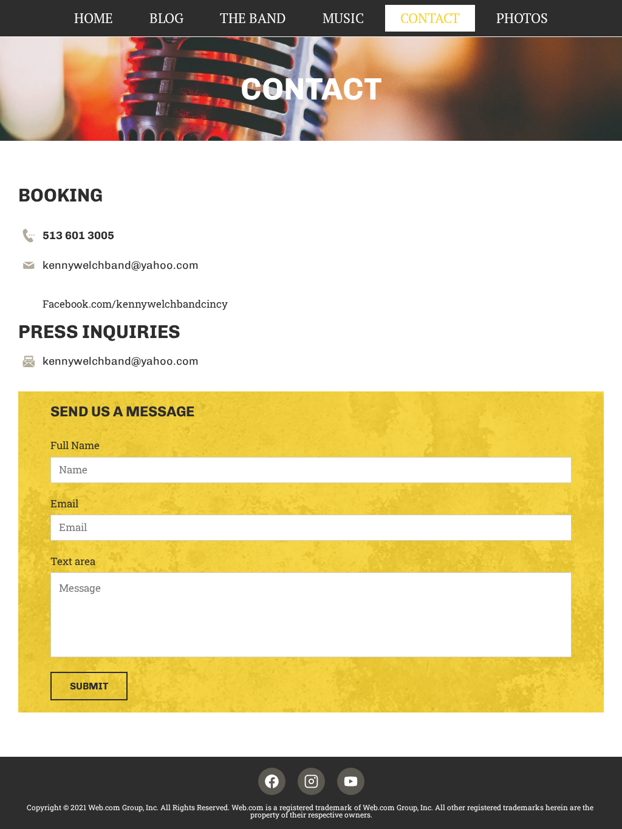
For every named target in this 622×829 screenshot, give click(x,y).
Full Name (75, 445)
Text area (72, 561)
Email (64, 504)
